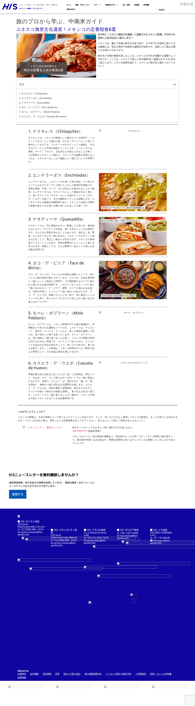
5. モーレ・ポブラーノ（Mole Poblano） (40, 111)
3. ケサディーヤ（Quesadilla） (35, 102)
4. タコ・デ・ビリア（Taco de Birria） (39, 107)
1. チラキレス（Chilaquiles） (34, 93)
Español (162, 9)
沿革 (57, 673)
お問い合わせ (71, 9)
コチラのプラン (80, 430)
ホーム (69, 5)
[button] (175, 84)
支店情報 (146, 5)
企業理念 (21, 673)
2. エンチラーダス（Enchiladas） (36, 98)
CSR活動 (136, 5)
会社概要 (34, 673)
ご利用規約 (140, 673)
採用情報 (21, 677)
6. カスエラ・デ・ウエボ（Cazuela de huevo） (43, 116)
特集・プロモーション (82, 5)
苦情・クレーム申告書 (160, 673)
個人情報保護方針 (93, 673)
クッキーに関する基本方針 (118, 673)
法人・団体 (126, 5)
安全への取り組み (72, 673)
